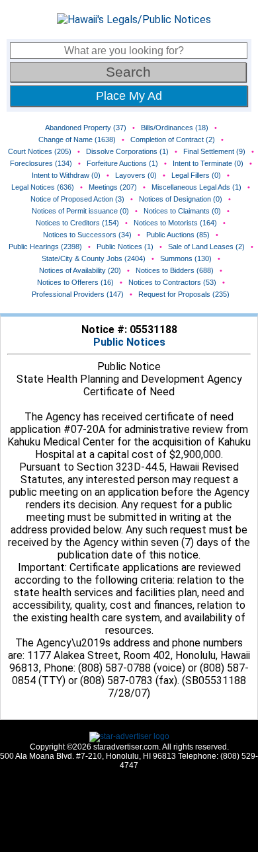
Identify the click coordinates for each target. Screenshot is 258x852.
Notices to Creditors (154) (77, 223)
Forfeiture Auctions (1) (122, 163)
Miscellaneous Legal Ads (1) (196, 187)
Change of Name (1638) (77, 139)
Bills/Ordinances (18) (174, 128)
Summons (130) (186, 258)
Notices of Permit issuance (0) (80, 211)
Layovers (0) (136, 175)
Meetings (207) (113, 187)
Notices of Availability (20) (80, 270)
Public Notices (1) (125, 247)
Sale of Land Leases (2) (206, 247)
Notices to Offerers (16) (75, 282)
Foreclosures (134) (41, 163)
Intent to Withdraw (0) (66, 175)
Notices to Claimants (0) (182, 211)
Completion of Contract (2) (172, 139)
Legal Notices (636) (42, 187)
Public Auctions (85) (178, 235)
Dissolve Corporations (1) (127, 151)
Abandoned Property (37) (85, 128)
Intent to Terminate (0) (208, 163)
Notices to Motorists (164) (175, 223)
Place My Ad (129, 95)
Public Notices (129, 342)
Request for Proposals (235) (184, 294)
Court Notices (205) (39, 151)
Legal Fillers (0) (196, 175)
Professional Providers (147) (78, 294)
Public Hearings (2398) (45, 247)
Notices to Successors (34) (87, 235)
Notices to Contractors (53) (172, 282)
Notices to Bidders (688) (175, 270)
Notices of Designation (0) (180, 199)
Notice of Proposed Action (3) (77, 199)
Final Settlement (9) (214, 151)
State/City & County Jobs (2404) (94, 258)
